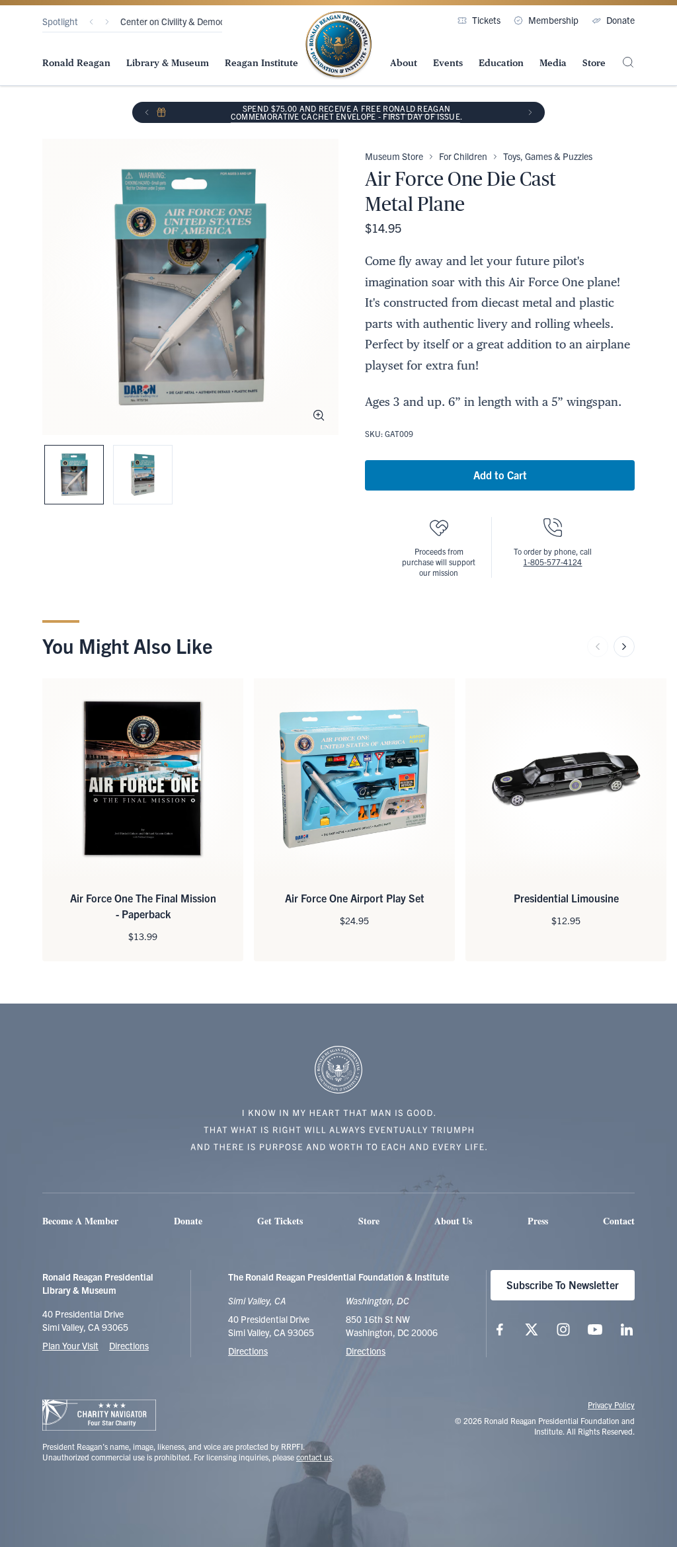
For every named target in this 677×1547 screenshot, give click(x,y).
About (403, 63)
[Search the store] (628, 62)
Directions (129, 1345)
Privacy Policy (611, 1404)
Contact (619, 1221)
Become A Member (80, 1221)
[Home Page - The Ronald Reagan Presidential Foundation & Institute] (338, 45)
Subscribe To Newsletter (562, 1284)
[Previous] (91, 22)
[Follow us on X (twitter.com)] (531, 1329)
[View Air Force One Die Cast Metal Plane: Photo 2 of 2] (142, 474)
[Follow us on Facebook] (500, 1329)
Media (553, 63)
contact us (314, 1457)
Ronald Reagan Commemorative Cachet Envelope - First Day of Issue (345, 112)
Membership (553, 20)
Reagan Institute (261, 63)
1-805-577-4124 (552, 562)
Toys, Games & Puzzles (547, 156)
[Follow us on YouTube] (595, 1329)
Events (448, 63)
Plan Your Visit (70, 1345)
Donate (620, 20)
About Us (453, 1221)
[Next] (107, 22)
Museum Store (394, 156)
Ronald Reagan (76, 63)
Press (538, 1221)
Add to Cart (500, 474)
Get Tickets (280, 1221)
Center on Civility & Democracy (180, 21)
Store (594, 63)
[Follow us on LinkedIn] (627, 1329)
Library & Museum (167, 63)
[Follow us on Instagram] (563, 1329)
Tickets (486, 20)
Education (501, 63)
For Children (463, 156)
